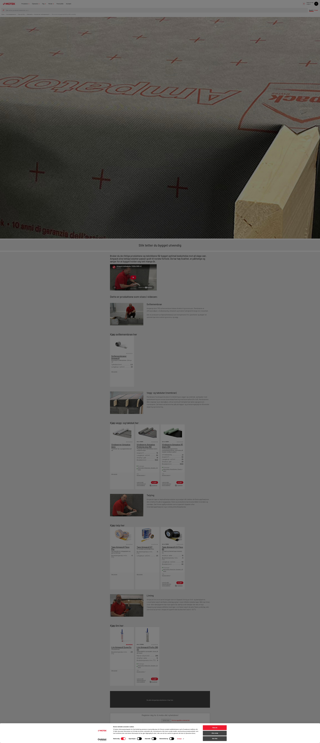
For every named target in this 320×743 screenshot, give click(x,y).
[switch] (139, 738)
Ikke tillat (214, 738)
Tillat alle (214, 727)
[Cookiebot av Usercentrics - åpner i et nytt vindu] (102, 740)
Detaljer (179, 738)
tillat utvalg (215, 733)
